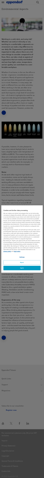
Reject (22, 262)
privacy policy (7, 251)
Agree (22, 268)
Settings (22, 257)
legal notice (17, 251)
